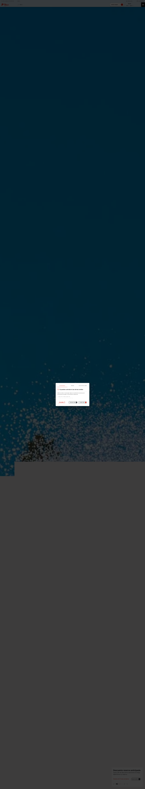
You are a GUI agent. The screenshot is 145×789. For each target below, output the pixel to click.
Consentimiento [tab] (62, 385)
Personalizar (61, 402)
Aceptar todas (82, 402)
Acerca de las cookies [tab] (83, 385)
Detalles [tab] (72, 385)
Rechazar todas (72, 402)
